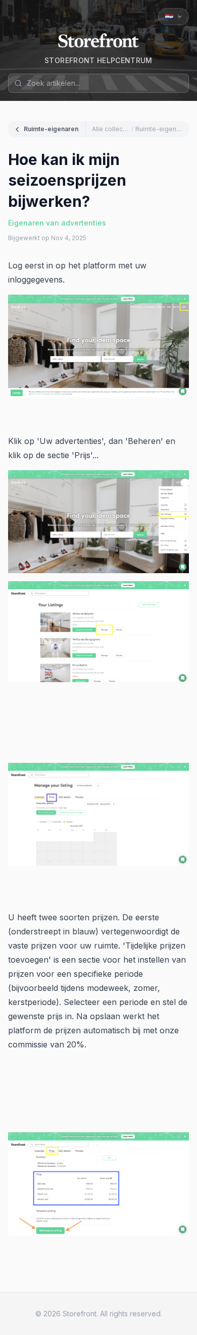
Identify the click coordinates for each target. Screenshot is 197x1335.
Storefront (79, 1313)
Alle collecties (110, 129)
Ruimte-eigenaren (51, 129)
